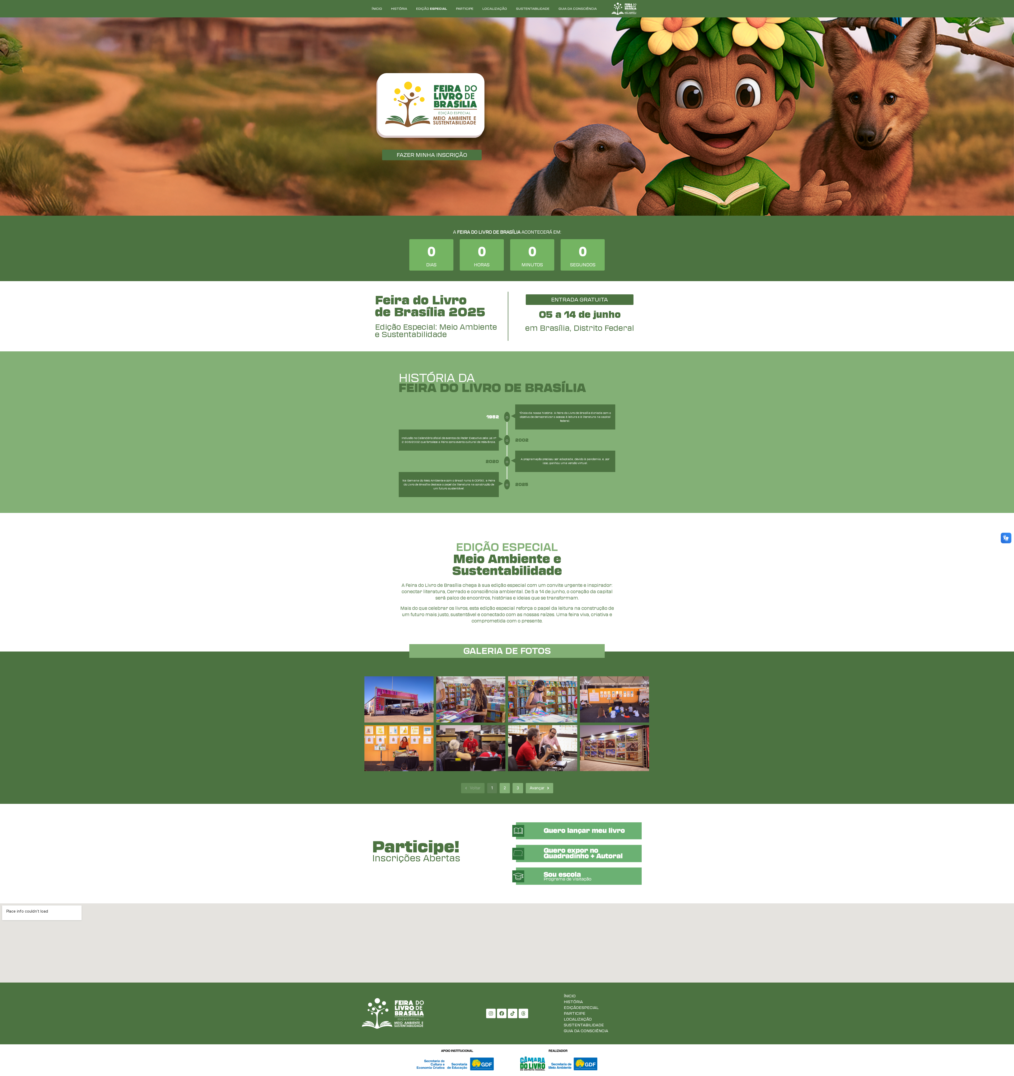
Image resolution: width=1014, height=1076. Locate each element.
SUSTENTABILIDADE (533, 8)
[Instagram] (491, 1013)
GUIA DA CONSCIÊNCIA (577, 8)
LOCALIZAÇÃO (494, 8)
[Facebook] (501, 1013)
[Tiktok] (512, 1013)
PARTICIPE (464, 8)
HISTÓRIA (399, 8)
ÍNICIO (377, 8)
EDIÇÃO (431, 8)
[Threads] (523, 1013)
